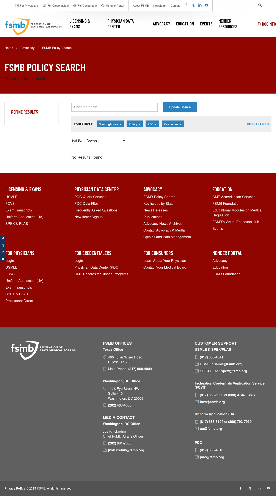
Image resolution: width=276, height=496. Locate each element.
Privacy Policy (15, 488)
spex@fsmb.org (234, 371)
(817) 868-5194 (211, 421)
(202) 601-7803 (120, 443)
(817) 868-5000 (211, 395)
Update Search (180, 107)
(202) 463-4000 (120, 405)
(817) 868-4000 (140, 368)
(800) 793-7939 (240, 421)
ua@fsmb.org (211, 428)
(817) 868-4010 (211, 450)
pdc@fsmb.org (212, 457)
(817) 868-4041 (211, 357)
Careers (175, 5)
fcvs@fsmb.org (212, 401)
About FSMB (141, 5)
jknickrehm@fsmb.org (126, 450)
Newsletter (159, 5)
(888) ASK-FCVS (241, 395)
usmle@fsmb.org (228, 364)
